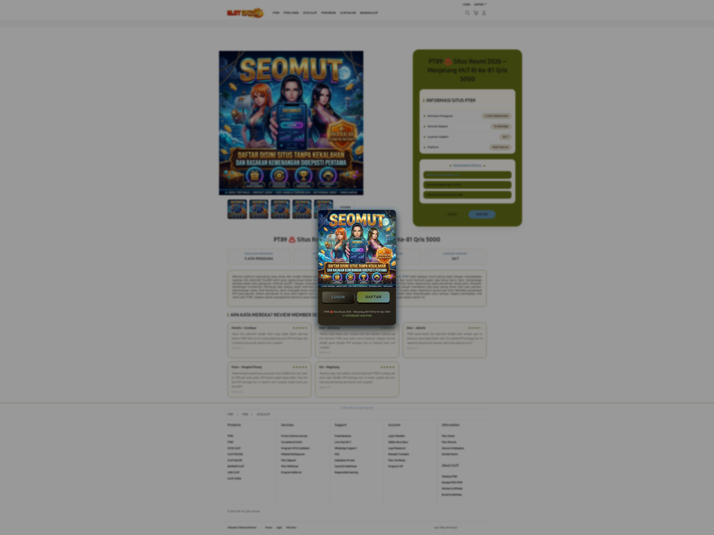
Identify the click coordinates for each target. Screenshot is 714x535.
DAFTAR (373, 297)
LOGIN (338, 297)
